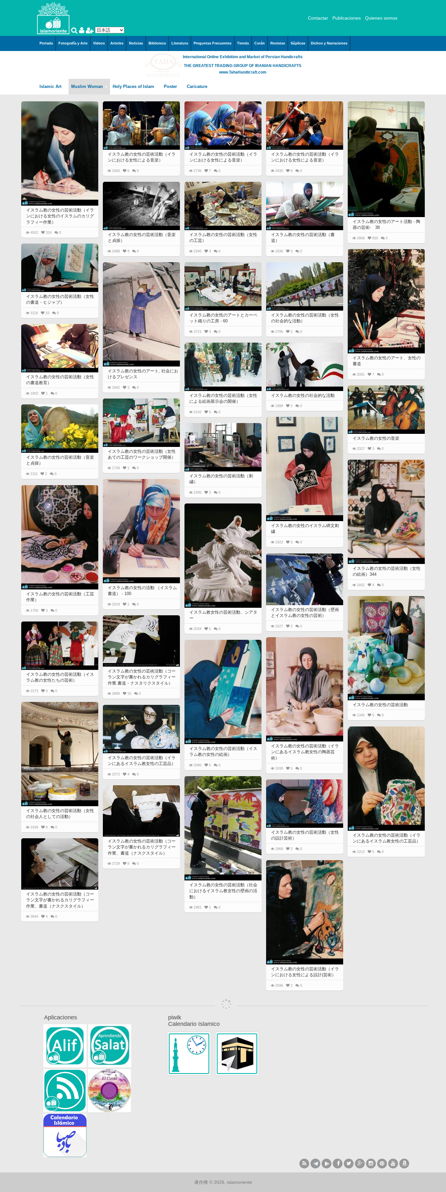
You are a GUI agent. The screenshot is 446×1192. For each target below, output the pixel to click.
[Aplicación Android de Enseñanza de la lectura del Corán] (65, 1045)
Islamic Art (51, 86)
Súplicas (298, 43)
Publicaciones (346, 18)
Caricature (197, 86)
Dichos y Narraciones (329, 43)
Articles (116, 43)
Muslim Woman (87, 86)
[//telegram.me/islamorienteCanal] (315, 1163)
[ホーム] (53, 17)
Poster (171, 86)
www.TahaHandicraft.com (242, 72)
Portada (46, 43)
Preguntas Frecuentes (212, 43)
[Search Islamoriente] (75, 31)
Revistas (277, 43)
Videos (99, 43)
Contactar (318, 18)
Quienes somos (381, 18)
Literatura (179, 43)
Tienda (243, 43)
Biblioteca (157, 43)
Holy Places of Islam (134, 86)
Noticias (136, 43)
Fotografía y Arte (73, 43)
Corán (259, 43)
